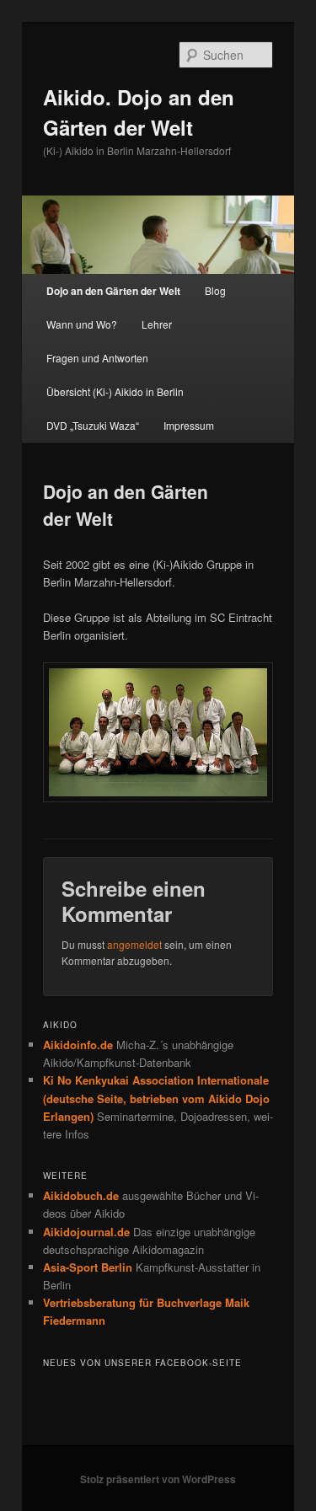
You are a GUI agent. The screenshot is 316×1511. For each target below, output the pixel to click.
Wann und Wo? (81, 324)
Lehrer (157, 324)
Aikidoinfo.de (78, 1045)
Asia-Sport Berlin (87, 1267)
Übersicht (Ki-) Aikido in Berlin (115, 391)
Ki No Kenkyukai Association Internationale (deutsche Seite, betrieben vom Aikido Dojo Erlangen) (156, 1097)
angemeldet (134, 944)
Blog (215, 290)
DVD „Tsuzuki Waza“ (92, 425)
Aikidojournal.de (86, 1232)
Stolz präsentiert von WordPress (158, 1479)
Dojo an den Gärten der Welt (113, 290)
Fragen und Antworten (97, 358)
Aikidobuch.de (81, 1195)
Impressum (188, 425)
